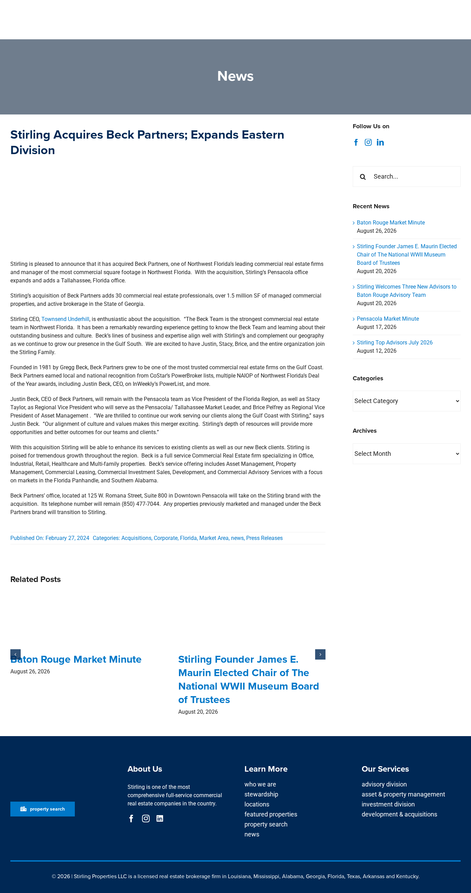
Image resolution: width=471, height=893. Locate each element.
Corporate (166, 538)
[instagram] (146, 818)
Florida (188, 538)
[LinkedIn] (380, 142)
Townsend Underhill (65, 319)
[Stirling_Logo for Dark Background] (59, 763)
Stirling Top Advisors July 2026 (395, 342)
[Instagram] (368, 142)
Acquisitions (136, 538)
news (237, 538)
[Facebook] (356, 142)
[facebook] (131, 818)
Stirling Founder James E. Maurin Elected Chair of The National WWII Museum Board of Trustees (248, 679)
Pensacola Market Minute (388, 318)
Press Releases (264, 538)
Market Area (214, 538)
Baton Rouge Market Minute (76, 659)
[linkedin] (160, 818)
